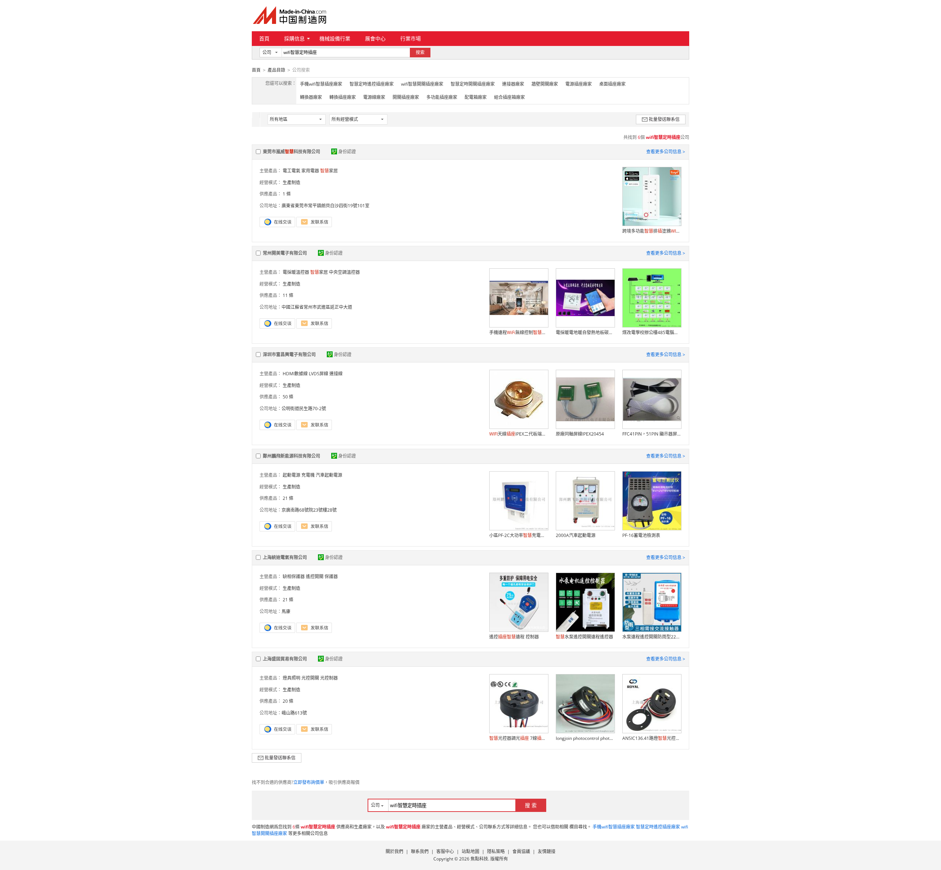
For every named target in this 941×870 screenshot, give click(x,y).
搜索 (420, 52)
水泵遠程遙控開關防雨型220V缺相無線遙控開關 (651, 637)
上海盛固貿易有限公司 (285, 659)
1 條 (287, 194)
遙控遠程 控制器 (514, 637)
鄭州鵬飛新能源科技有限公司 (291, 456)
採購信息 (294, 38)
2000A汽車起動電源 (575, 535)
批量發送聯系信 (664, 119)
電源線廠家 (374, 97)
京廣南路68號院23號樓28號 (309, 510)
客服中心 (445, 851)
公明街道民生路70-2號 (304, 408)
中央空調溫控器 (344, 272)
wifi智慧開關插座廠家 (422, 84)
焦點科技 (479, 859)
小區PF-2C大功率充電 (518, 535)
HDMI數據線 (295, 373)
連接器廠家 (513, 84)
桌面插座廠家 (612, 84)
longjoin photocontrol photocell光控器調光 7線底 (585, 738)
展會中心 (375, 38)
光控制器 (329, 678)
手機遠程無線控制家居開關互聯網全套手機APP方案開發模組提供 (518, 332)
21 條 (288, 498)
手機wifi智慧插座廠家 (321, 84)
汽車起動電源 (329, 475)
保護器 (331, 576)
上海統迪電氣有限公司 (285, 557)
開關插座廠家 (406, 97)
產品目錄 (276, 70)
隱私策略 (496, 851)
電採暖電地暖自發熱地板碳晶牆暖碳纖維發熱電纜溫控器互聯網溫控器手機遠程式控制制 (585, 332)
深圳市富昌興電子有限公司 (289, 354)
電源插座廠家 (578, 84)
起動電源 (291, 475)
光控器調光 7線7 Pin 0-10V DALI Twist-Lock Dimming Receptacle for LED (518, 738)
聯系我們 (420, 851)
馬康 (286, 611)
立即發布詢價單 (308, 782)
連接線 (336, 373)
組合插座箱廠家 (509, 97)
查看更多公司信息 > (665, 151)
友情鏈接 (546, 851)
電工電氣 (291, 171)
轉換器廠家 (311, 97)
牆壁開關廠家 (545, 84)
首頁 (264, 38)
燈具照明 (291, 678)
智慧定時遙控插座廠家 (372, 84)
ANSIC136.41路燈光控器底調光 (651, 738)
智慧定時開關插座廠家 (473, 84)
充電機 (308, 475)
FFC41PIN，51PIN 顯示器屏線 (651, 434)
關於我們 (394, 851)
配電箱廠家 (476, 97)
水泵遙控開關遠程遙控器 (584, 637)
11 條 (288, 295)
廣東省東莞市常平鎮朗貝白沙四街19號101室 (325, 206)
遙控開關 (314, 576)
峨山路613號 (294, 713)
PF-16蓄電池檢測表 (641, 535)
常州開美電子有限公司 (285, 253)
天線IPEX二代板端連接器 (518, 434)
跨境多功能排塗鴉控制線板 (651, 231)
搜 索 (531, 805)
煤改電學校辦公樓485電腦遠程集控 (651, 332)
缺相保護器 (294, 576)
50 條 (288, 397)
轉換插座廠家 (342, 97)
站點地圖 (470, 851)
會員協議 (521, 851)
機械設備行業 (334, 38)
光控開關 (310, 678)
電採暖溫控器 (296, 272)
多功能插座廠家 (441, 97)
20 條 (288, 701)
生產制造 (291, 182)
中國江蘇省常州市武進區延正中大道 (317, 307)
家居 (329, 171)
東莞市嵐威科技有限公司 (291, 151)
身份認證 (347, 151)
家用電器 (310, 171)
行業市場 (410, 38)
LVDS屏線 (318, 373)
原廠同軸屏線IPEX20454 (580, 434)
